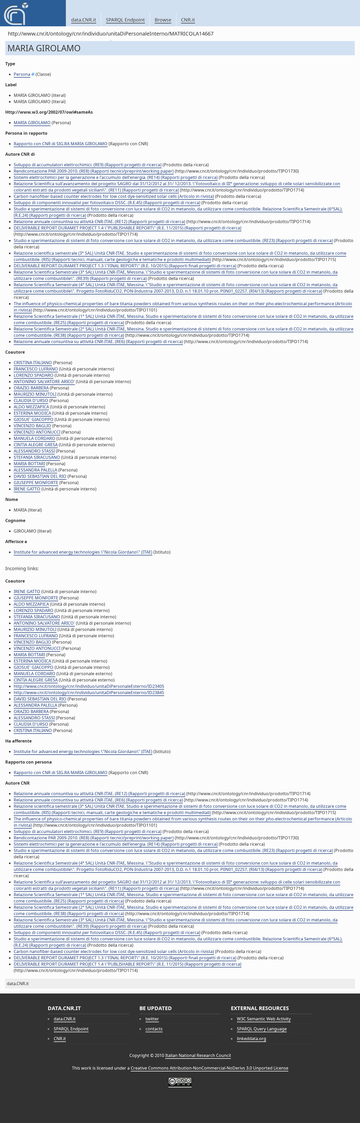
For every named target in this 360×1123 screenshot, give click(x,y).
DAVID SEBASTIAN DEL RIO (40, 476)
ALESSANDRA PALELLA (35, 470)
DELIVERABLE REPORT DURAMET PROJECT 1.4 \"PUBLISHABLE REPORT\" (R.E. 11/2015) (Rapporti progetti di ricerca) (127, 228)
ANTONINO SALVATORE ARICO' (44, 381)
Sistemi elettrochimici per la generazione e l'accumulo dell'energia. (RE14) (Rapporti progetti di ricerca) (116, 177)
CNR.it (188, 20)
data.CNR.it (83, 20)
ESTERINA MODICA (32, 413)
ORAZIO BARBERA (31, 388)
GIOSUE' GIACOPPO (33, 419)
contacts (154, 1029)
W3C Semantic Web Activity (264, 1019)
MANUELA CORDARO (34, 438)
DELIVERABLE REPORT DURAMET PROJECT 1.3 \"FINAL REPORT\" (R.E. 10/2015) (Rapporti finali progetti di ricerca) (125, 266)
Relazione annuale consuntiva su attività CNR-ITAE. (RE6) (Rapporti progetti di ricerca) (98, 341)
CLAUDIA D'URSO (31, 400)
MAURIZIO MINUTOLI (35, 394)
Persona (22, 74)
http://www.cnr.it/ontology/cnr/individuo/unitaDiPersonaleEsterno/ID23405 (89, 686)
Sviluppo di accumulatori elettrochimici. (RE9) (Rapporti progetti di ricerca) (88, 165)
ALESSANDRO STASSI (34, 451)
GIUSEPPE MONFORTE (36, 482)
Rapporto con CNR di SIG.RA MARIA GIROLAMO (61, 144)
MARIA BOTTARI (29, 464)
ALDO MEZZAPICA (31, 407)
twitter (152, 1019)
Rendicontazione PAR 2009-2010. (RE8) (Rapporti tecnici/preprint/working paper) (94, 171)
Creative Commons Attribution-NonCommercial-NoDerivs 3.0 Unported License (209, 1068)
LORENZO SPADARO (33, 375)
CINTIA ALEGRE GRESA (36, 445)
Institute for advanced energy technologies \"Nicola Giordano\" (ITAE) (83, 552)
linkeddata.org (251, 1038)
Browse (163, 20)
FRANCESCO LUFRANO (36, 369)
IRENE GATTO (27, 489)
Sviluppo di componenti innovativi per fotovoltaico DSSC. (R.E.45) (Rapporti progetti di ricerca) (107, 202)
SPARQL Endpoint (125, 20)
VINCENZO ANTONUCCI (37, 432)
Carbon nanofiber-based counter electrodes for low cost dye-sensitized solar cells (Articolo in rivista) (114, 196)
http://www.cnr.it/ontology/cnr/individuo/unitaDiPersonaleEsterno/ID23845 (89, 692)
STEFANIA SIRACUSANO (37, 457)
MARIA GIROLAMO (32, 123)
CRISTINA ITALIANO (33, 362)
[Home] (33, 13)
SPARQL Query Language (262, 1029)
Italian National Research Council (198, 1055)
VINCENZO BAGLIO (32, 426)
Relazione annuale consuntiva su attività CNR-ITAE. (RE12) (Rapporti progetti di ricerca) (99, 221)
